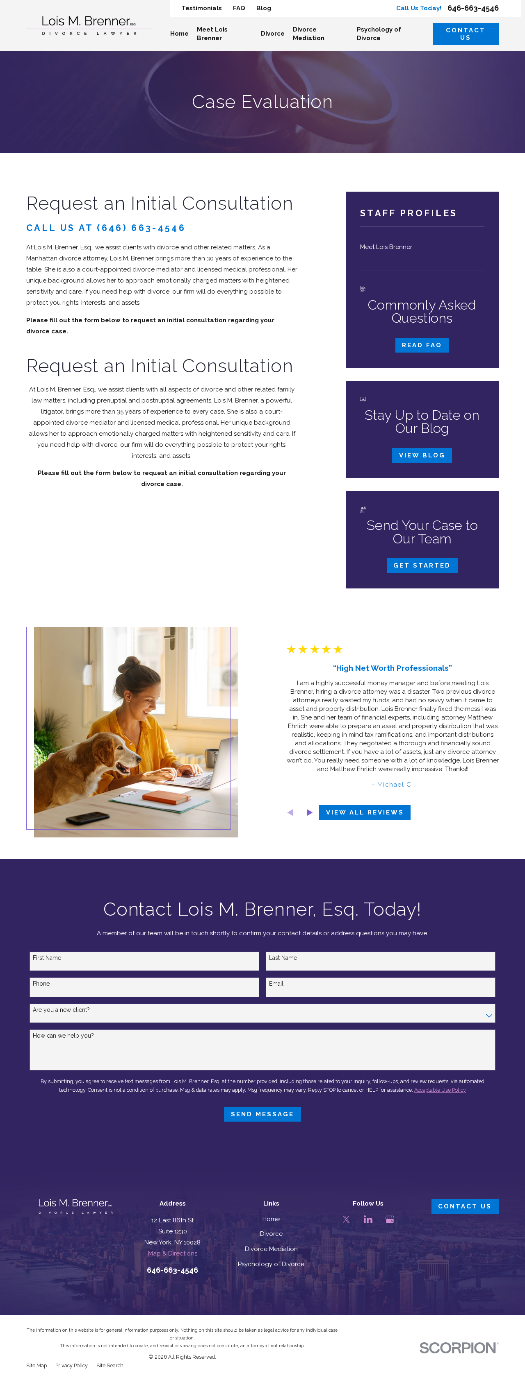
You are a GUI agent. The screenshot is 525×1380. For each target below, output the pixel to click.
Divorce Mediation (271, 1249)
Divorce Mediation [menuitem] (308, 34)
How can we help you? (63, 1035)
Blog (263, 8)
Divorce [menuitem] (273, 33)
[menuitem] (422, 247)
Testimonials (201, 8)
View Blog (422, 455)
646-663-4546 (473, 8)
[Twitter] (346, 1219)
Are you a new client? (61, 1010)
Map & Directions (172, 1253)
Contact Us (466, 34)
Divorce (271, 1233)
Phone (41, 983)
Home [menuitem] (179, 33)
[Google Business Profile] (390, 1219)
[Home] (89, 25)
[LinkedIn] (368, 1219)
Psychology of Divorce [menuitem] (379, 34)
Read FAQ (422, 345)
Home (271, 1219)
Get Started (422, 565)
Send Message (262, 1114)
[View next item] (309, 812)
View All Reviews (365, 812)
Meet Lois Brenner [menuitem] (212, 34)
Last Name (283, 958)
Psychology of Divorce (271, 1264)
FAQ (239, 8)
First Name (47, 958)
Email (276, 983)
